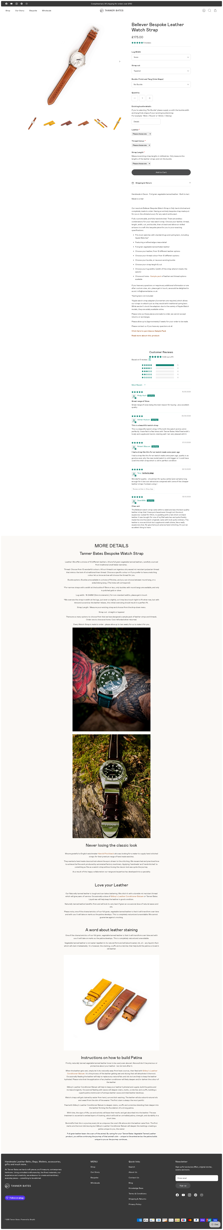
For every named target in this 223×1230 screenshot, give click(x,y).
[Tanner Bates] (111, 10)
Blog (131, 1183)
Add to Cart (161, 172)
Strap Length (138, 152)
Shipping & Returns (137, 1199)
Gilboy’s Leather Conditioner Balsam (127, 896)
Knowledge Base (136, 1188)
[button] (137, 43)
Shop (8, 10)
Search (132, 1167)
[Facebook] (6, 3)
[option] (74, 64)
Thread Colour (139, 141)
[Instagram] (16, 3)
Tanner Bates (15, 1219)
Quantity (136, 93)
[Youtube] (11, 3)
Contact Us (134, 1177)
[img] (137, 392)
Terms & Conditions (138, 1193)
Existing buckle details (141, 106)
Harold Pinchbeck (106, 853)
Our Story (19, 10)
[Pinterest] (21, 3)
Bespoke (33, 10)
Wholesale (46, 10)
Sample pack (155, 276)
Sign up (183, 1185)
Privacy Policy (135, 1204)
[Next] (120, 61)
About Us (133, 1172)
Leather (136, 130)
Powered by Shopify (28, 1219)
